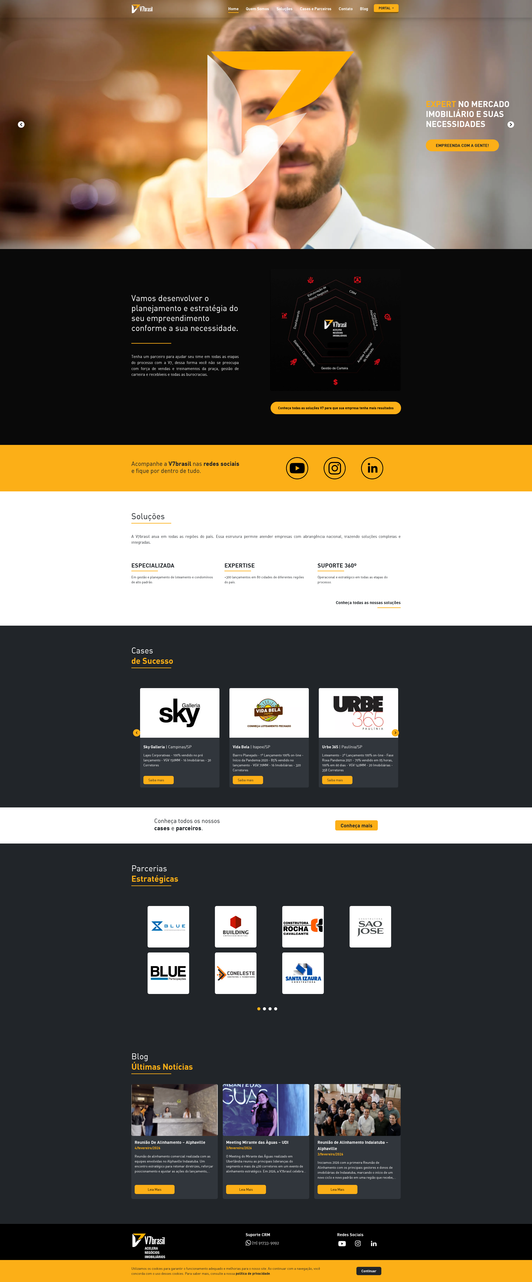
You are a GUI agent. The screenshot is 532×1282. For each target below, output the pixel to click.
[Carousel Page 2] (264, 1008)
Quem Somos (257, 8)
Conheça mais (356, 825)
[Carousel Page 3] (270, 1008)
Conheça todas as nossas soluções (368, 602)
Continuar (368, 1271)
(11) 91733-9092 (265, 1242)
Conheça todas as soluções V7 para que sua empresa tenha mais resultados (336, 408)
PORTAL (385, 8)
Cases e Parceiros (315, 8)
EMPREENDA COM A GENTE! (462, 145)
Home (233, 8)
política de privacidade (253, 1273)
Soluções (285, 8)
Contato (346, 8)
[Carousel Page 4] (275, 1008)
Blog (364, 8)
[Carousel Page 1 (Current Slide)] (258, 1008)
